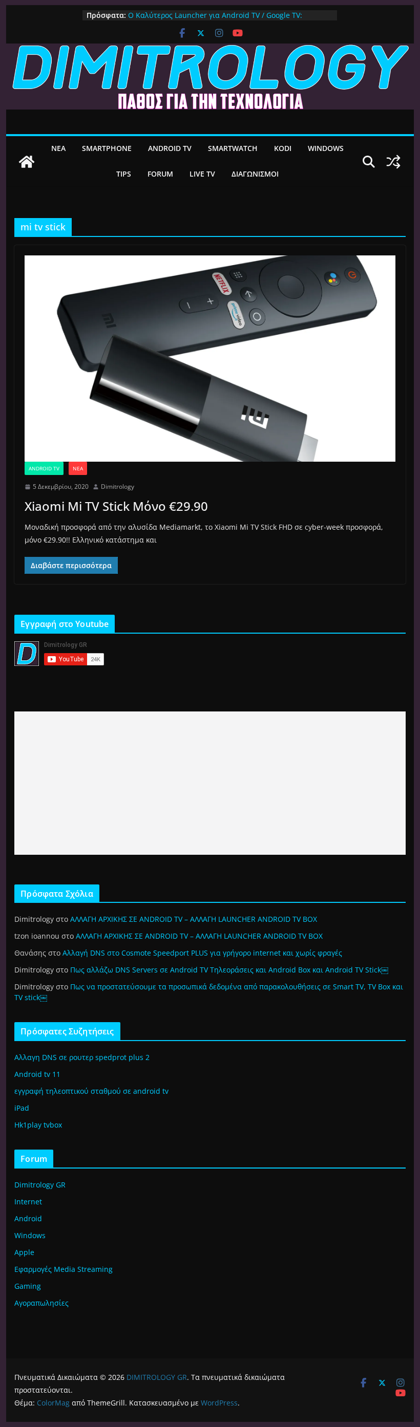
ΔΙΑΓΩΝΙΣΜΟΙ (255, 174)
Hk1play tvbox (38, 1125)
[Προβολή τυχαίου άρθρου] (393, 161)
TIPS (123, 174)
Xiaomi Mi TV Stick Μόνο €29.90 (116, 506)
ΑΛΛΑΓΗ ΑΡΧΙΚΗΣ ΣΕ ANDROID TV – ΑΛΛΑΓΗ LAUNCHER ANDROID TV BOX (193, 919)
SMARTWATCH (233, 148)
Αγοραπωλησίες (41, 1303)
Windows (30, 1235)
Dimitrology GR (40, 1185)
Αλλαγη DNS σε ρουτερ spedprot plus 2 (82, 1057)
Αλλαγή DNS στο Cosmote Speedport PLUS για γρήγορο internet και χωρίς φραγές (202, 953)
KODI (282, 148)
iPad (21, 1108)
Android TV (44, 468)
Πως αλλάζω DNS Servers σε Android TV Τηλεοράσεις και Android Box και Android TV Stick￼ (229, 970)
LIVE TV (202, 174)
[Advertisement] (209, 783)
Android (28, 1218)
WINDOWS (326, 148)
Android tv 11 (37, 1074)
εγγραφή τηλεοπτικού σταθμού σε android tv (91, 1091)
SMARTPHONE (107, 148)
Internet (28, 1201)
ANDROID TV (170, 148)
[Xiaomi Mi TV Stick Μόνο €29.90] (210, 358)
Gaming (27, 1286)
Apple (24, 1252)
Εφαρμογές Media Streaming (63, 1269)
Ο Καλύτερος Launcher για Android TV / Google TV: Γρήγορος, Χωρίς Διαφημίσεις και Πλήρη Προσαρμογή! (220, 20)
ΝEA (58, 148)
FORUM (160, 174)
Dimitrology (117, 486)
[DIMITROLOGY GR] (209, 50)
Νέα (78, 468)
